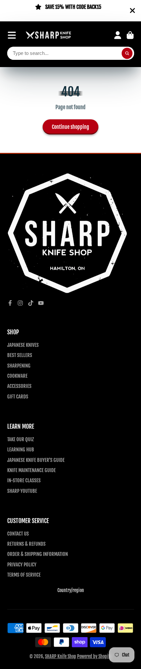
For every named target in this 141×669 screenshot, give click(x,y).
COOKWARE (17, 375)
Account (118, 35)
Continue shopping (70, 127)
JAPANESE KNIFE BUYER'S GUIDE (36, 460)
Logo (48, 35)
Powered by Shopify (94, 656)
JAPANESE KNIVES (23, 345)
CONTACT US (18, 533)
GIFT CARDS (17, 396)
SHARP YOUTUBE (22, 491)
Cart (130, 35)
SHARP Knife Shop (60, 656)
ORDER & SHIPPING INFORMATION (37, 554)
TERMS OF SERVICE (24, 574)
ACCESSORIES (19, 386)
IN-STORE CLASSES (24, 480)
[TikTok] (31, 303)
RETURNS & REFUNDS (26, 543)
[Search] (127, 53)
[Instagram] (20, 303)
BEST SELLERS (19, 355)
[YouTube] (41, 303)
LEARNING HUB (20, 449)
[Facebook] (10, 303)
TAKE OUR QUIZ (20, 439)
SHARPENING (18, 365)
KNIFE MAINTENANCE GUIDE (31, 470)
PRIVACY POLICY (21, 564)
